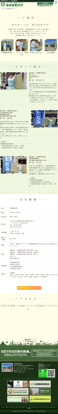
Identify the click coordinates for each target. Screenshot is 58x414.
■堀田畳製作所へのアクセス (44, 365)
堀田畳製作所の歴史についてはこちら (29, 287)
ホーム (3, 8)
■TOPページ (41, 363)
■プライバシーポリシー (43, 368)
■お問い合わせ (41, 366)
